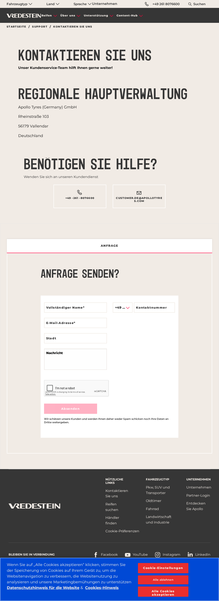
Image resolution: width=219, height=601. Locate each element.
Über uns (67, 15)
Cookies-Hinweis (102, 587)
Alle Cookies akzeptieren (163, 593)
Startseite (16, 26)
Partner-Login (198, 495)
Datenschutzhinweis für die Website (43, 587)
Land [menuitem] (50, 4)
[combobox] (123, 307)
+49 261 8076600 (166, 4)
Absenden (70, 409)
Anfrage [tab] (109, 246)
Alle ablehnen (163, 579)
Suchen (199, 4)
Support (39, 26)
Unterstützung (96, 15)
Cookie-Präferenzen (122, 531)
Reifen (46, 15)
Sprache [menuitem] (80, 4)
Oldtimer (153, 501)
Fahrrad (152, 509)
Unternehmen (104, 4)
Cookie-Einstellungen (163, 568)
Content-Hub (127, 15)
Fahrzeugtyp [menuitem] (17, 4)
